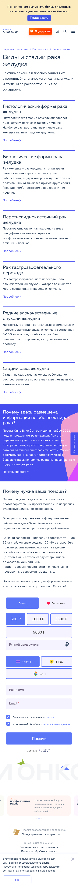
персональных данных (56, 724)
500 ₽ (16, 618)
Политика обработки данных (39, 851)
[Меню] (73, 31)
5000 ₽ (39, 632)
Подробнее (11, 140)
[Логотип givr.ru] (45, 750)
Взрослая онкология (15, 49)
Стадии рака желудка (26, 369)
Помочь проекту (14, 472)
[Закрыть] (73, 859)
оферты (49, 717)
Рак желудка (40, 49)
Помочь (39, 738)
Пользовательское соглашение (39, 847)
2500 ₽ (61, 618)
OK (17, 880)
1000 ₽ (38, 618)
